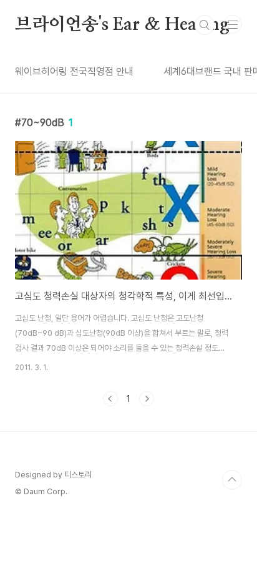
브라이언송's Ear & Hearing (122, 25)
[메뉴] (232, 24)
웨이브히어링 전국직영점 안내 (74, 71)
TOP (232, 480)
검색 (204, 25)
